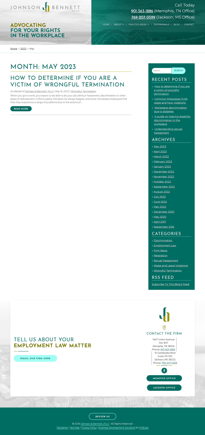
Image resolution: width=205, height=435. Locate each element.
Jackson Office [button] (164, 388)
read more (21, 109)
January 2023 (162, 166)
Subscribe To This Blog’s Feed (170, 284)
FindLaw (144, 427)
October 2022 (162, 181)
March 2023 (161, 156)
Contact (189, 24)
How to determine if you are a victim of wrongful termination (172, 90)
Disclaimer (62, 427)
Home (106, 24)
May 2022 (160, 206)
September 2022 (164, 186)
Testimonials (161, 24)
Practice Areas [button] (138, 24)
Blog (177, 24)
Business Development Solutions (116, 427)
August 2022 (162, 191)
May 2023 (160, 146)
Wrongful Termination (83, 91)
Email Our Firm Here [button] (35, 358)
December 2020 (164, 211)
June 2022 (160, 201)
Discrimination (163, 240)
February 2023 (163, 161)
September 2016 (164, 226)
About (117, 24)
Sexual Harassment (166, 260)
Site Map (74, 427)
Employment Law (165, 245)
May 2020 (160, 216)
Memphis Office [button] (164, 378)
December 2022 (164, 171)
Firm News (160, 250)
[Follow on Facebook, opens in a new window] (164, 370)
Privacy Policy (89, 427)
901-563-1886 (142, 11)
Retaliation (160, 255)
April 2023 (160, 151)
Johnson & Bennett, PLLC (39, 91)
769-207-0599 (143, 18)
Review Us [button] (102, 417)
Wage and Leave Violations (171, 265)
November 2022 (164, 176)
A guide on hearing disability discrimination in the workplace (172, 120)
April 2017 (160, 221)
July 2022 (160, 196)
